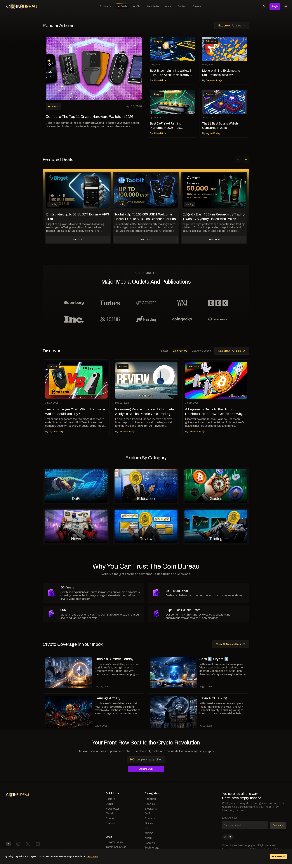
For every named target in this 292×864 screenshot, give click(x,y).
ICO (147, 828)
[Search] (264, 6)
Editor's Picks (180, 350)
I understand (278, 856)
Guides (149, 823)
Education (151, 818)
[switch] (228, 837)
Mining (149, 833)
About (168, 6)
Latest (164, 350)
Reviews (150, 842)
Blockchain (151, 808)
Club (138, 6)
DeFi (148, 813)
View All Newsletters (228, 644)
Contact (182, 6)
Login (275, 6)
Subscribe (278, 825)
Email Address (229, 817)
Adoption (150, 798)
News (148, 837)
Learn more (92, 856)
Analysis (150, 803)
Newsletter (153, 6)
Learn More (78, 239)
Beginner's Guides (201, 350)
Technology (152, 847)
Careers (197, 6)
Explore (104, 6)
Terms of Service (116, 846)
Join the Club (146, 769)
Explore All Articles (229, 25)
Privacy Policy (114, 842)
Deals (124, 6)
